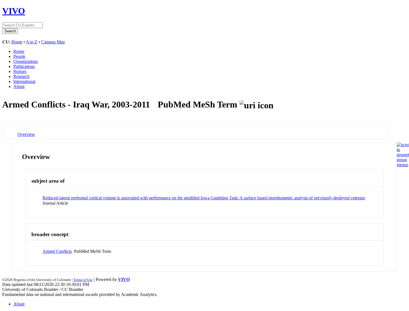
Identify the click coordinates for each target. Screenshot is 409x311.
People (19, 56)
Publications (24, 66)
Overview (26, 134)
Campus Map (53, 42)
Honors (19, 71)
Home (16, 42)
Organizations (25, 61)
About (18, 86)
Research (21, 76)
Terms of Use (83, 280)
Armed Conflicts (57, 251)
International (24, 81)
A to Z (31, 42)
